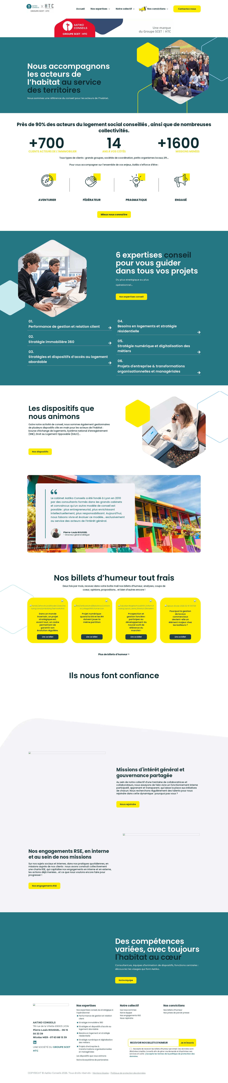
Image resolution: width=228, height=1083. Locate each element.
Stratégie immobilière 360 (91, 1022)
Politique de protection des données (128, 1073)
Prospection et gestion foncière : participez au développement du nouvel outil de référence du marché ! (136, 622)
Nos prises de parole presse (176, 1012)
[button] (108, 8)
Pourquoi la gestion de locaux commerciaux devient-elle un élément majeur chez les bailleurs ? (180, 618)
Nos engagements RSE (130, 1015)
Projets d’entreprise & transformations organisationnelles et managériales (95, 1049)
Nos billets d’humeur (172, 1010)
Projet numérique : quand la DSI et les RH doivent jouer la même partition (92, 617)
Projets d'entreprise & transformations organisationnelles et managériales (151, 366)
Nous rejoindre (126, 1018)
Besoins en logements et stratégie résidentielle (147, 326)
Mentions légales (101, 1073)
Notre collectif (124, 8)
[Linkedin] (35, 1042)
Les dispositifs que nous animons (91, 1056)
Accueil (80, 8)
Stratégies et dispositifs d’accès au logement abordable (68, 356)
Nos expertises (99, 8)
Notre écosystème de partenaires (92, 1059)
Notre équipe (126, 1012)
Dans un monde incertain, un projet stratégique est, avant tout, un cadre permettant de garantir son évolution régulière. (47, 622)
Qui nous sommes (128, 1010)
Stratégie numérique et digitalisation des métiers (154, 346)
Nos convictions (156, 8)
